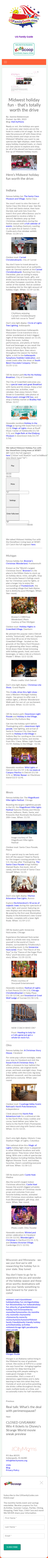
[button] (41, 1482)
